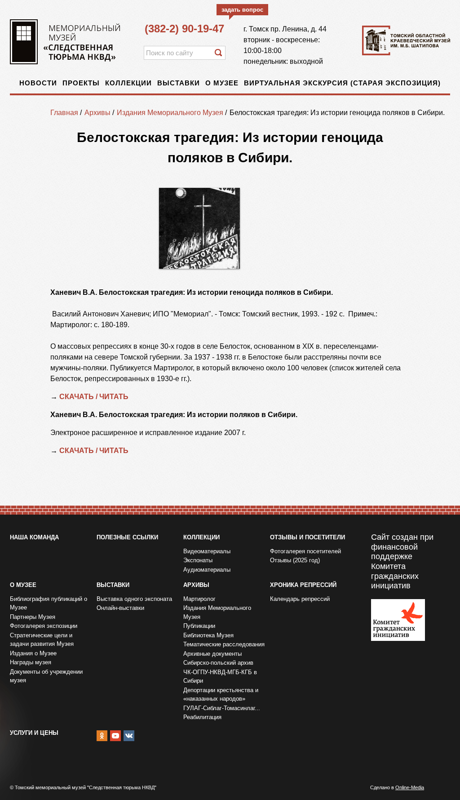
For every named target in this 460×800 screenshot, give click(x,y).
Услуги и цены (34, 732)
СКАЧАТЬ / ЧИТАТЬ (94, 396)
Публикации (199, 625)
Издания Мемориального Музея (170, 112)
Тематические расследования (224, 644)
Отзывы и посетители (307, 537)
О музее (222, 83)
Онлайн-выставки (120, 607)
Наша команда (34, 537)
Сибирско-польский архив (218, 662)
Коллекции (128, 83)
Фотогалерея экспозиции (43, 625)
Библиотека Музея (208, 635)
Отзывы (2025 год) (295, 560)
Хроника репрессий (303, 585)
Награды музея (30, 662)
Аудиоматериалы (206, 569)
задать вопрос (242, 9)
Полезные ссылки (127, 537)
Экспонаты (197, 560)
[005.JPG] (199, 228)
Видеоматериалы (206, 551)
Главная (64, 112)
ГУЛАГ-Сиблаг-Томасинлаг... (221, 708)
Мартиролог (199, 599)
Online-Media (409, 787)
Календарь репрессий (300, 599)
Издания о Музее (33, 653)
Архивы (97, 112)
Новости (38, 83)
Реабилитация (202, 717)
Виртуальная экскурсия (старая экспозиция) (342, 83)
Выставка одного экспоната (134, 599)
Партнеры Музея (32, 616)
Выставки (178, 83)
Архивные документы (212, 653)
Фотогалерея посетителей (305, 551)
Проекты (81, 83)
